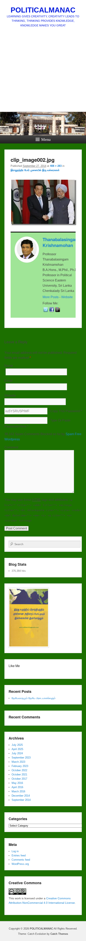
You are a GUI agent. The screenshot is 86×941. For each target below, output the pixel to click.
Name (8, 365)
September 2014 (21, 799)
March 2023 (18, 761)
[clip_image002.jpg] (44, 225)
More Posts (51, 297)
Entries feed (19, 855)
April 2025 (17, 749)
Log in (15, 851)
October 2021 (19, 774)
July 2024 (17, 753)
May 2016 (17, 782)
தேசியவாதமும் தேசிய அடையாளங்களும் (33, 698)
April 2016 (17, 787)
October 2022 (19, 770)
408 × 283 (56, 165)
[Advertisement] (43, 76)
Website (67, 297)
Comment (11, 447)
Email (8, 380)
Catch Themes (59, 933)
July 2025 (17, 744)
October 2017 (19, 778)
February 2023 (20, 766)
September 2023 (21, 757)
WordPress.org (20, 863)
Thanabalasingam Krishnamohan (61, 242)
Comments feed (21, 859)
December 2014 (21, 795)
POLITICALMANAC (43, 10)
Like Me (14, 665)
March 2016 (18, 791)
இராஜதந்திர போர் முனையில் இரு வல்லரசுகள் (35, 170)
